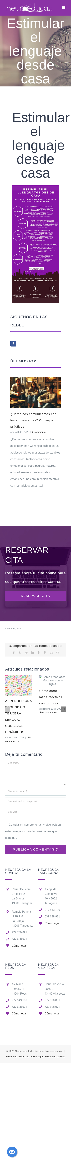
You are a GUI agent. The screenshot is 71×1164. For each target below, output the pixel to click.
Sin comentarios (48, 712)
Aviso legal (37, 1056)
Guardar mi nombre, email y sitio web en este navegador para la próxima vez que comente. (33, 831)
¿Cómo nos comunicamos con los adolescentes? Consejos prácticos (33, 420)
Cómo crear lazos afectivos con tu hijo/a (50, 697)
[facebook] (13, 344)
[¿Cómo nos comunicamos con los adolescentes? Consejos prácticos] (35, 392)
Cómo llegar (19, 945)
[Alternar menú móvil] (64, 7)
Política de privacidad (17, 1056)
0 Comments (38, 432)
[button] (7, 709)
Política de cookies (55, 1056)
